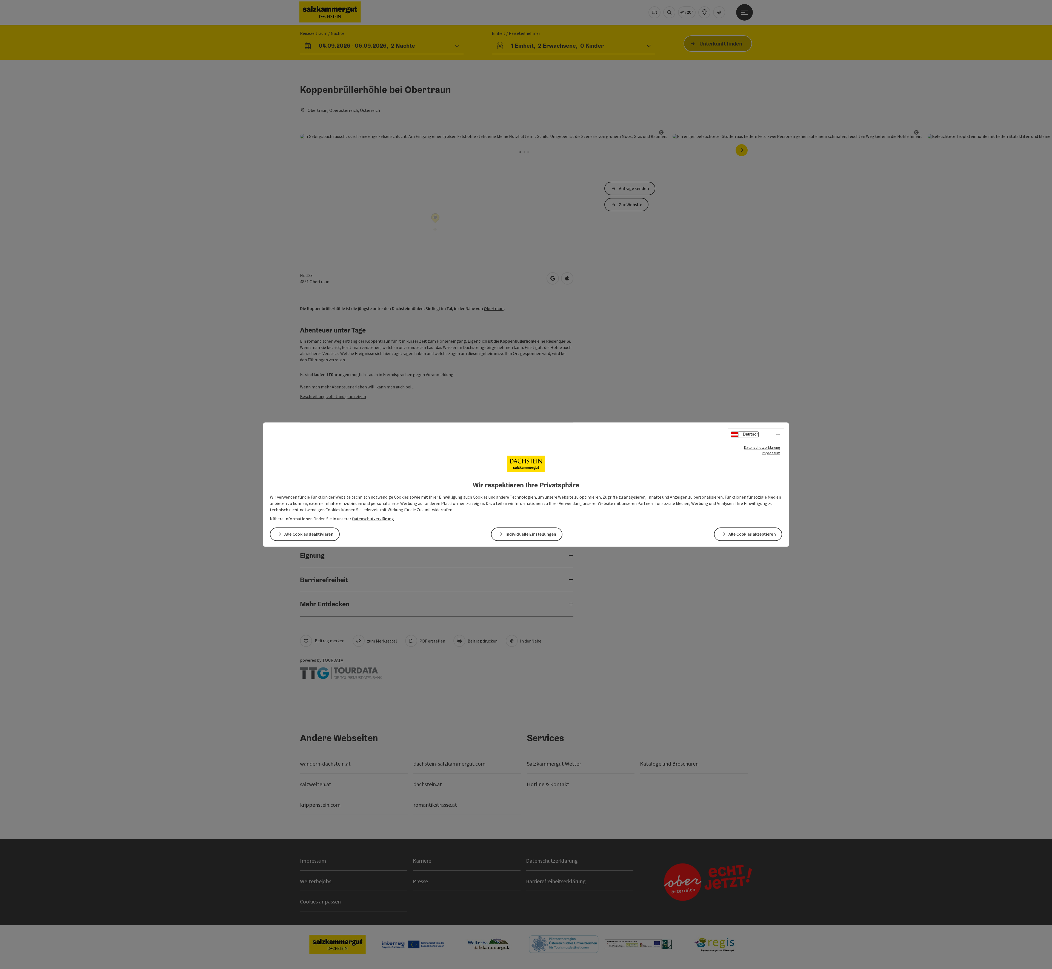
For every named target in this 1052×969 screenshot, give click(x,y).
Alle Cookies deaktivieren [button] (308, 534)
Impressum (771, 452)
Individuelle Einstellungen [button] (530, 534)
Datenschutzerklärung (762, 447)
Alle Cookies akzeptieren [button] (752, 534)
